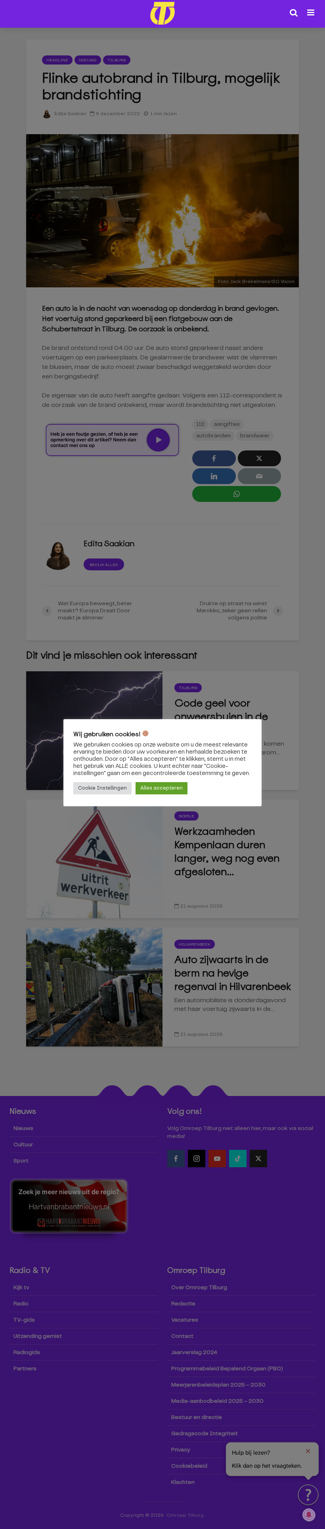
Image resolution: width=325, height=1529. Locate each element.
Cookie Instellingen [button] (102, 788)
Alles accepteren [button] (161, 788)
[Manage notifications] (308, 1514)
